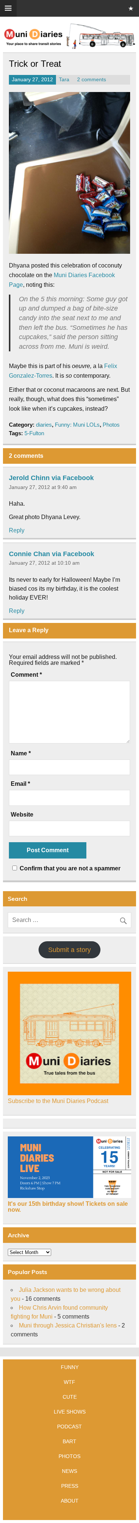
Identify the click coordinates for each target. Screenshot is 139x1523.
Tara (64, 79)
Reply (16, 530)
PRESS (69, 1485)
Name (21, 753)
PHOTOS (69, 1456)
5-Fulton (34, 433)
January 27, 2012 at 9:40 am (43, 487)
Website (22, 815)
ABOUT (70, 1500)
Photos (111, 424)
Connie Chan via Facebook (51, 553)
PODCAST (69, 1426)
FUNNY (70, 1367)
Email (20, 784)
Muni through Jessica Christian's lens (68, 1325)
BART (69, 1441)
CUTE (70, 1396)
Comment (26, 675)
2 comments (91, 79)
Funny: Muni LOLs (77, 424)
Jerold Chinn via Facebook (51, 478)
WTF (69, 1382)
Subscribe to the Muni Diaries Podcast (58, 1101)
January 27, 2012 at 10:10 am (44, 563)
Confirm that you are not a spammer (69, 868)
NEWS (69, 1471)
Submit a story (69, 949)
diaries (44, 424)
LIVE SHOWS (70, 1411)
